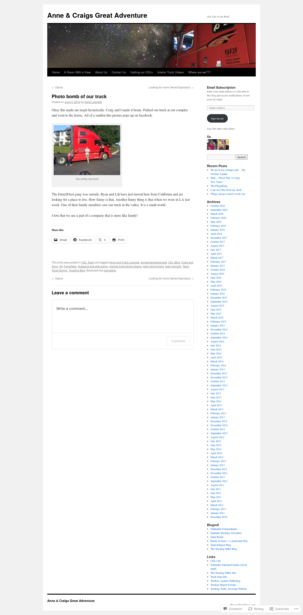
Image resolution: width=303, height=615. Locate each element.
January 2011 (218, 513)
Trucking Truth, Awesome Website (229, 588)
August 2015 (217, 305)
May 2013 (216, 401)
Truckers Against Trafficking (225, 580)
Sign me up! (217, 118)
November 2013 (219, 377)
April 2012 (216, 453)
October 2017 (218, 241)
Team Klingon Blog (221, 545)
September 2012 (219, 433)
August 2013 (217, 389)
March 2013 (217, 409)
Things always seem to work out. (228, 193)
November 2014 (219, 329)
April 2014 (216, 357)
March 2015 (217, 317)
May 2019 (216, 221)
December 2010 (219, 517)
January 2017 (218, 265)
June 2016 (216, 277)
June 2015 (216, 309)
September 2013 (219, 385)
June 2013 (216, 397)
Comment (178, 341)
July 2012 (216, 441)
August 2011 (217, 485)
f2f (60, 266)
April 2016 (216, 285)
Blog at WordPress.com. (243, 604)
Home (56, 72)
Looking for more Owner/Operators (171, 87)
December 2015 (219, 297)
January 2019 (218, 229)
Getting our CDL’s (141, 72)
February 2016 (218, 289)
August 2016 (217, 273)
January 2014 (218, 369)
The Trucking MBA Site (223, 572)
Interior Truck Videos (170, 72)
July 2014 (216, 345)
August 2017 (217, 245)
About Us (101, 72)
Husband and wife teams (93, 266)
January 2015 (218, 325)
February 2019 (218, 225)
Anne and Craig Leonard (124, 262)
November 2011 (219, 473)
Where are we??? (199, 72)
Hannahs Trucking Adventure (226, 533)
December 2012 (219, 421)
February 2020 (218, 217)
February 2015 (218, 321)
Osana (57, 87)
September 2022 (219, 209)
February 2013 (218, 413)
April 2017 (216, 253)
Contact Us (119, 72)
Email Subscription (221, 87)
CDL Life (216, 560)
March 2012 (217, 457)
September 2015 (219, 301)
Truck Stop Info (219, 576)
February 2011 (218, 509)
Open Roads (217, 537)
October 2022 (218, 205)
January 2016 (218, 293)
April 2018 (216, 233)
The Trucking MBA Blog (224, 549)
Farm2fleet (70, 266)
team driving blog (153, 266)
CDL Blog (174, 262)
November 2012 (219, 425)
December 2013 (219, 373)
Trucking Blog (77, 270)
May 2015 (216, 313)
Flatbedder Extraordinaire (224, 529)
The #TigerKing (219, 185)
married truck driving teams (125, 266)
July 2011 (216, 489)
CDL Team (87, 262)
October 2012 (218, 429)
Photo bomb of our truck (79, 96)
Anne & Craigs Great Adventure (97, 15)
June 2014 (216, 349)
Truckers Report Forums (223, 584)
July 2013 (216, 393)
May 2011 (216, 497)
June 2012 (216, 445)
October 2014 (218, 333)
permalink (110, 270)
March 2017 (217, 257)
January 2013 (218, 417)
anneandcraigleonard (154, 262)
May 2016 (216, 281)
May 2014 (216, 353)
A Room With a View (77, 72)
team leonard (173, 266)
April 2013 (216, 405)
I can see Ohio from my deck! (226, 189)
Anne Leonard (93, 102)
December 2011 (219, 469)
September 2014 (219, 337)
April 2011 (216, 501)
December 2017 (219, 237)
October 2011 (218, 477)
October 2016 (218, 269)
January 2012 (218, 465)
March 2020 (217, 213)
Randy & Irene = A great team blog (229, 541)
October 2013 (218, 381)
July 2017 (216, 249)
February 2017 (218, 261)
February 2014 (218, 365)
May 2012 (216, 449)
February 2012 (218, 461)
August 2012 (217, 437)
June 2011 (216, 493)
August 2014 (217, 341)
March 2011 (217, 505)
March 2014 (217, 361)
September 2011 (219, 481)
